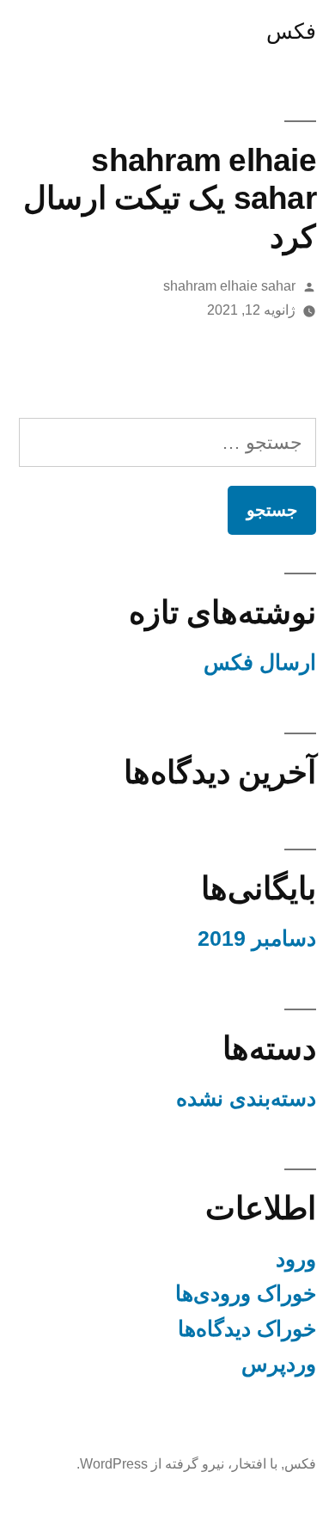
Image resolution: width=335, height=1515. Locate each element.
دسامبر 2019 (257, 938)
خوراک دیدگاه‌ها (247, 1328)
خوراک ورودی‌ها (245, 1293)
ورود (296, 1259)
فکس (291, 31)
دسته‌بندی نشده (246, 1098)
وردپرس (278, 1364)
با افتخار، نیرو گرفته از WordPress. (176, 1464)
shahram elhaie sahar (229, 286)
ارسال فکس (260, 662)
